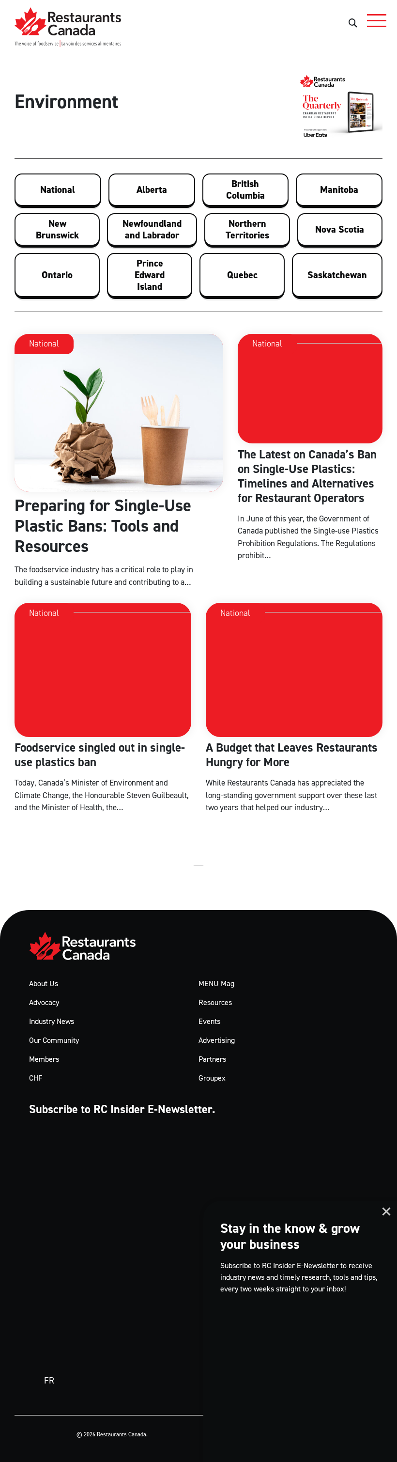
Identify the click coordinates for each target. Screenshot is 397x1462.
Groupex (212, 1078)
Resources (215, 1002)
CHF (36, 1078)
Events (209, 1021)
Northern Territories (247, 229)
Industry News (51, 1021)
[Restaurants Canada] (89, 946)
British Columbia (245, 189)
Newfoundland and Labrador (152, 229)
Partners (212, 1059)
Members (44, 1059)
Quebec (242, 274)
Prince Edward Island (150, 275)
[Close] (386, 1211)
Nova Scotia (339, 229)
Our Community (54, 1040)
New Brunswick (57, 229)
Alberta (152, 189)
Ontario (57, 274)
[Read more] (119, 461)
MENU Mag (216, 983)
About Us (43, 983)
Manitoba (339, 189)
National (57, 189)
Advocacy (44, 1002)
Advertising (216, 1040)
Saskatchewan (337, 274)
